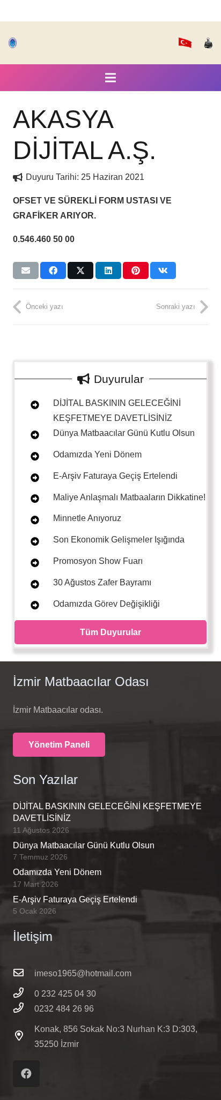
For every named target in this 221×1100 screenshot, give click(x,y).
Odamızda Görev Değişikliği (106, 603)
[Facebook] (26, 1073)
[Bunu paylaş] (53, 270)
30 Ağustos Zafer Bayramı (102, 582)
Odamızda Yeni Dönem (97, 454)
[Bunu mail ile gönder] (26, 270)
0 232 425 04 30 (65, 993)
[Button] (28, 405)
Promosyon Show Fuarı (98, 561)
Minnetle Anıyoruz (87, 518)
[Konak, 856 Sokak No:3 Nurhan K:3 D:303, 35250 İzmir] (23, 1036)
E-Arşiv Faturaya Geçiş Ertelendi (115, 475)
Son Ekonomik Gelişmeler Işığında (119, 539)
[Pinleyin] (136, 270)
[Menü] (110, 77)
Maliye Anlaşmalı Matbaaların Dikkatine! (129, 497)
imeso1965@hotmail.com (82, 973)
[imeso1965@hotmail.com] (23, 973)
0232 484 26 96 (64, 1008)
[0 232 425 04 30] (23, 993)
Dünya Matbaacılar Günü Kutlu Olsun (124, 433)
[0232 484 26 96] (23, 1008)
